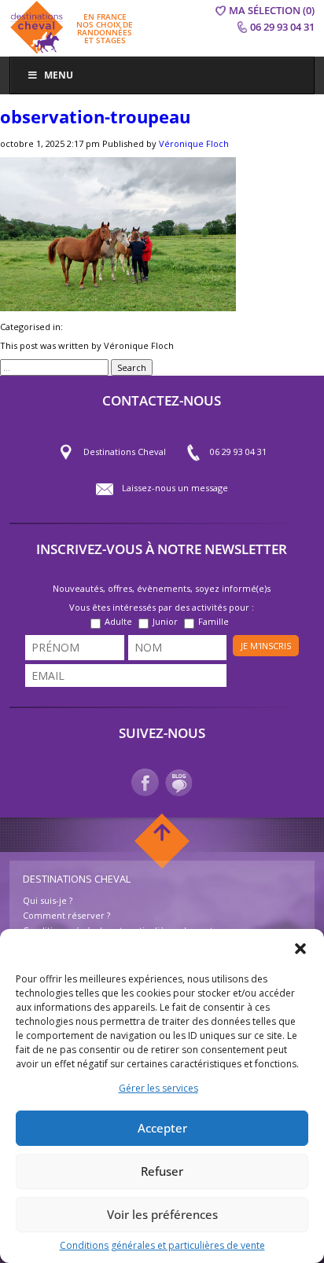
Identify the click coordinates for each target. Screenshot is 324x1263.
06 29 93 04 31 (238, 451)
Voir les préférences (162, 1214)
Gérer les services (158, 1088)
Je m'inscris (266, 646)
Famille (213, 621)
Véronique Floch (194, 143)
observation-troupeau (95, 116)
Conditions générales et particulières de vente (162, 1245)
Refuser (162, 1171)
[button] (300, 948)
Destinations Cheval (124, 451)
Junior (165, 621)
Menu (58, 75)
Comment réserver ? (66, 915)
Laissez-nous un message (175, 488)
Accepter (162, 1128)
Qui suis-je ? (47, 900)
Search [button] (131, 367)
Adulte (118, 621)
